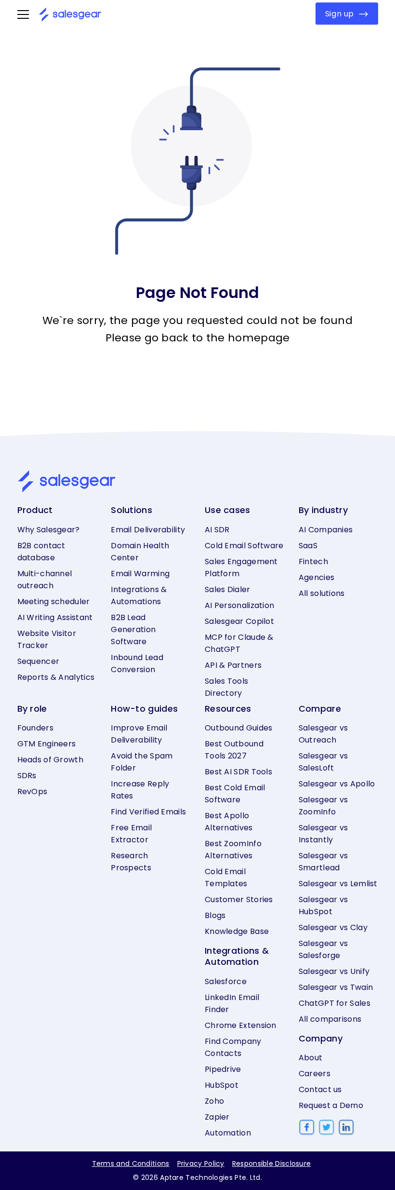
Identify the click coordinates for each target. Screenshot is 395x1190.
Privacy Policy (200, 1163)
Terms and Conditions (131, 1163)
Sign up (339, 13)
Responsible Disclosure (271, 1163)
